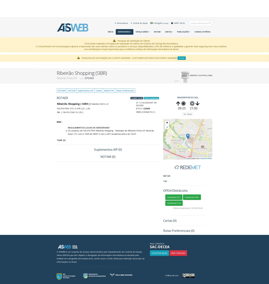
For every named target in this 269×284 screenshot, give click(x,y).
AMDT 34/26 (179, 23)
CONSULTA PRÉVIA (202, 32)
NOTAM (157, 32)
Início (110, 32)
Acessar (182, 58)
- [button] (167, 127)
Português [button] (160, 23)
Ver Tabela (188, 114)
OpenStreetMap (206, 158)
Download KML (192, 197)
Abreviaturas (122, 23)
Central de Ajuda (140, 23)
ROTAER (62, 90)
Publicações (183, 32)
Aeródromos (124, 32)
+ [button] (167, 122)
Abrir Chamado (178, 253)
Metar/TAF (109, 90)
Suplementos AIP (85, 90)
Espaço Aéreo (142, 32)
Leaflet (189, 158)
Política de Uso (171, 275)
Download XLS (174, 197)
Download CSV (174, 203)
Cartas (168, 32)
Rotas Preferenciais (125, 90)
